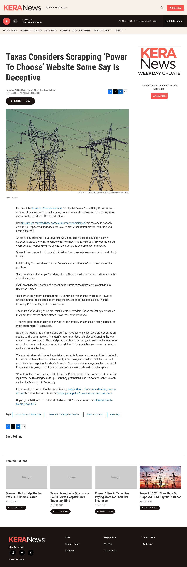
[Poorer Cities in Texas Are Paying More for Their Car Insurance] (116, 477)
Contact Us (147, 544)
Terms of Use (148, 537)
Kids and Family (72, 544)
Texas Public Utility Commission (64, 414)
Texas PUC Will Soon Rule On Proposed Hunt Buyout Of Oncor (160, 495)
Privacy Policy (110, 551)
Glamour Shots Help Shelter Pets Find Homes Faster (24, 495)
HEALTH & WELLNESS (31, 30)
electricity (115, 414)
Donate (176, 7)
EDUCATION (51, 30)
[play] (6, 21)
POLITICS (65, 30)
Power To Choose (94, 414)
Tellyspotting (110, 537)
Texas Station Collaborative (28, 414)
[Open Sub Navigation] (111, 30)
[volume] (15, 21)
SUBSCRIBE (159, 95)
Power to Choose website (47, 208)
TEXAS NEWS (10, 30)
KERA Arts (70, 551)
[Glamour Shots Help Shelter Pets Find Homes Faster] (26, 477)
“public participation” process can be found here (84, 393)
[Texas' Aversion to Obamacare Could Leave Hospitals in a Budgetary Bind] (71, 477)
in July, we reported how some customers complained (53, 222)
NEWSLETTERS (101, 30)
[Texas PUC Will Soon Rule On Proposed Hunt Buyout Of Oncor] (160, 477)
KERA (68, 537)
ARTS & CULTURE (82, 30)
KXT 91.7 (108, 544)
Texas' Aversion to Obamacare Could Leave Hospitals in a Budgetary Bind (69, 497)
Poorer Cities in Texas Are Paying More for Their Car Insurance (112, 497)
